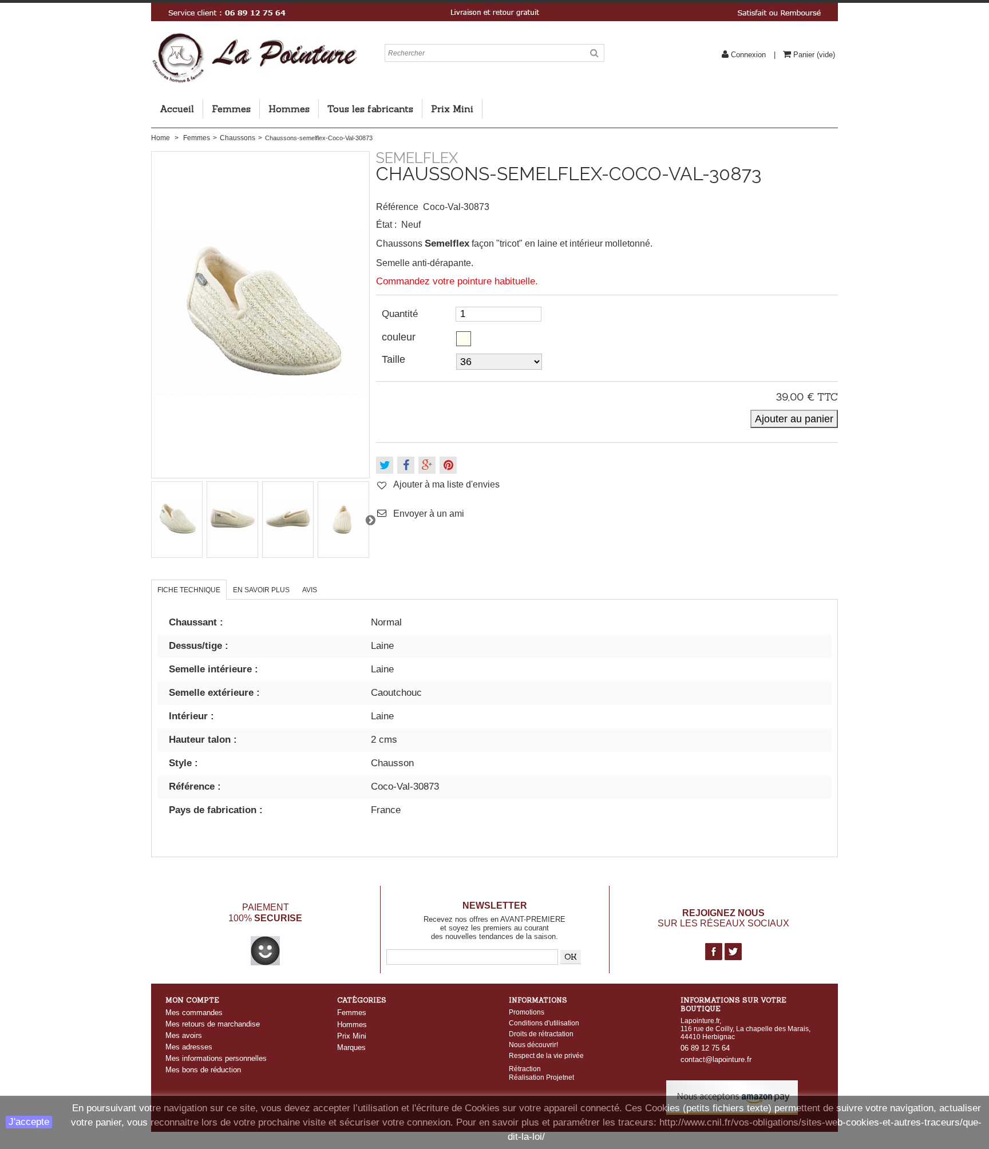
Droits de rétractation (541, 1034)
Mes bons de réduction (203, 1069)
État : (386, 224)
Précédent (151, 519)
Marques (351, 1047)
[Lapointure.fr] (254, 37)
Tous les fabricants (370, 108)
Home (160, 138)
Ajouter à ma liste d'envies (446, 484)
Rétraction (525, 1068)
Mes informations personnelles (216, 1058)
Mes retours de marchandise (212, 1024)
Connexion (748, 54)
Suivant (370, 519)
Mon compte (192, 1000)
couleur (400, 337)
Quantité (400, 313)
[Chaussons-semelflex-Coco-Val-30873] (177, 519)
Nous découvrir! (533, 1045)
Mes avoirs (183, 1035)
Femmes (231, 108)
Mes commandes (194, 1012)
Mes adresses (188, 1047)
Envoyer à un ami (428, 513)
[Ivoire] (463, 338)
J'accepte (29, 1121)
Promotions (526, 1012)
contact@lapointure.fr (716, 1059)
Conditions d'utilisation (544, 1023)
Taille (395, 359)
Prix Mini (452, 108)
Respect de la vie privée (546, 1056)
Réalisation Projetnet (541, 1077)
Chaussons (237, 138)
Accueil (177, 108)
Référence (397, 207)
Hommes (289, 108)
